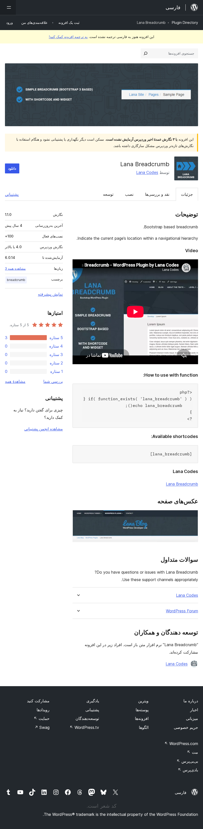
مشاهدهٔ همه (15, 381)
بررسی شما (53, 381)
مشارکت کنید (38, 700)
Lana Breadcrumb (182, 483)
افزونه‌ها (142, 718)
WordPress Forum (182, 611)
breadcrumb (16, 280)
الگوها (144, 727)
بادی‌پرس (188, 769)
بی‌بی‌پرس (187, 761)
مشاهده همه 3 (15, 269)
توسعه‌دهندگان (87, 718)
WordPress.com (181, 743)
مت (192, 752)
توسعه (108, 194)
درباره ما (190, 700)
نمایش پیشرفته (50, 294)
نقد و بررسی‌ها (157, 194)
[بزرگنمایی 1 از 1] (191, 516)
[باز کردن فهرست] (8, 7)
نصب (129, 194)
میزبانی (192, 718)
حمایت (42, 718)
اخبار (194, 709)
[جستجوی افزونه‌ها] (146, 53)
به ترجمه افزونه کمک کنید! (68, 37)
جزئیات (187, 194)
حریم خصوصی (186, 727)
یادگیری (92, 700)
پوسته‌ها (142, 709)
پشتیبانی (12, 194)
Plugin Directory (185, 22)
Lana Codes (147, 172)
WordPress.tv (84, 727)
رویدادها (43, 709)
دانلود (12, 168)
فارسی (180, 792)
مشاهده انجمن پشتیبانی (43, 428)
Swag (42, 727)
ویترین (143, 700)
